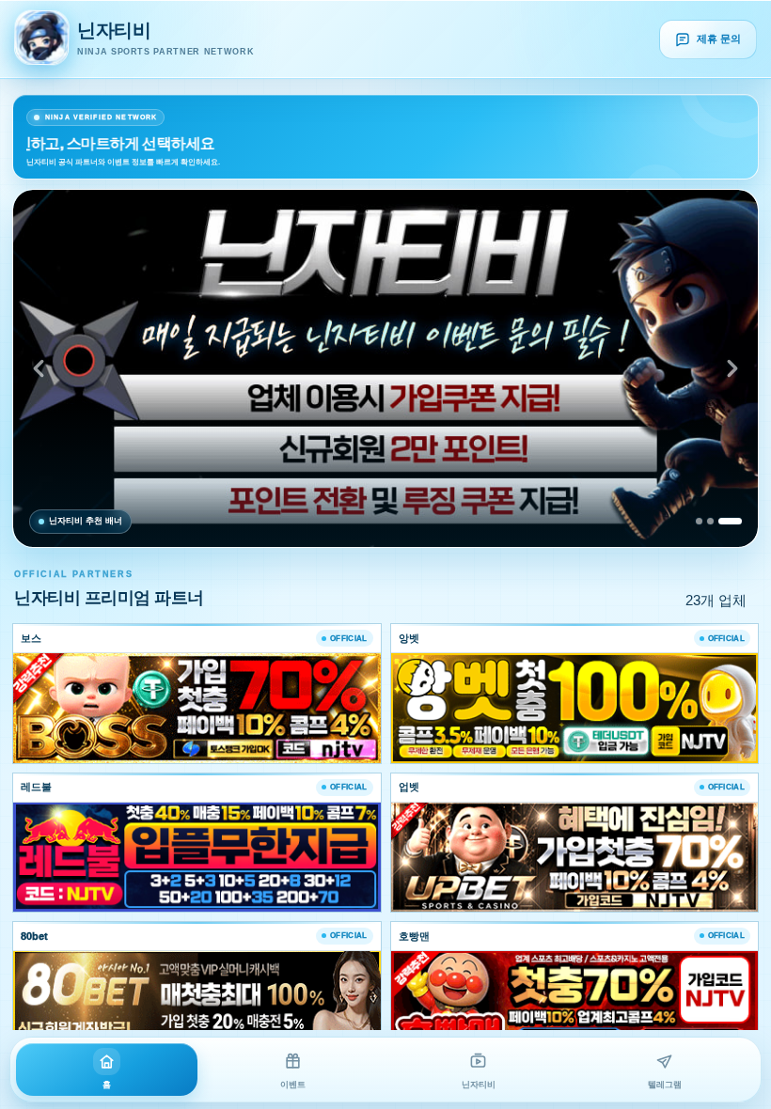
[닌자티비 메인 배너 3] (385, 368)
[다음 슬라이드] (732, 368)
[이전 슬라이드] (38, 368)
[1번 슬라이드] (699, 521)
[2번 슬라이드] (710, 521)
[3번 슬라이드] (730, 521)
